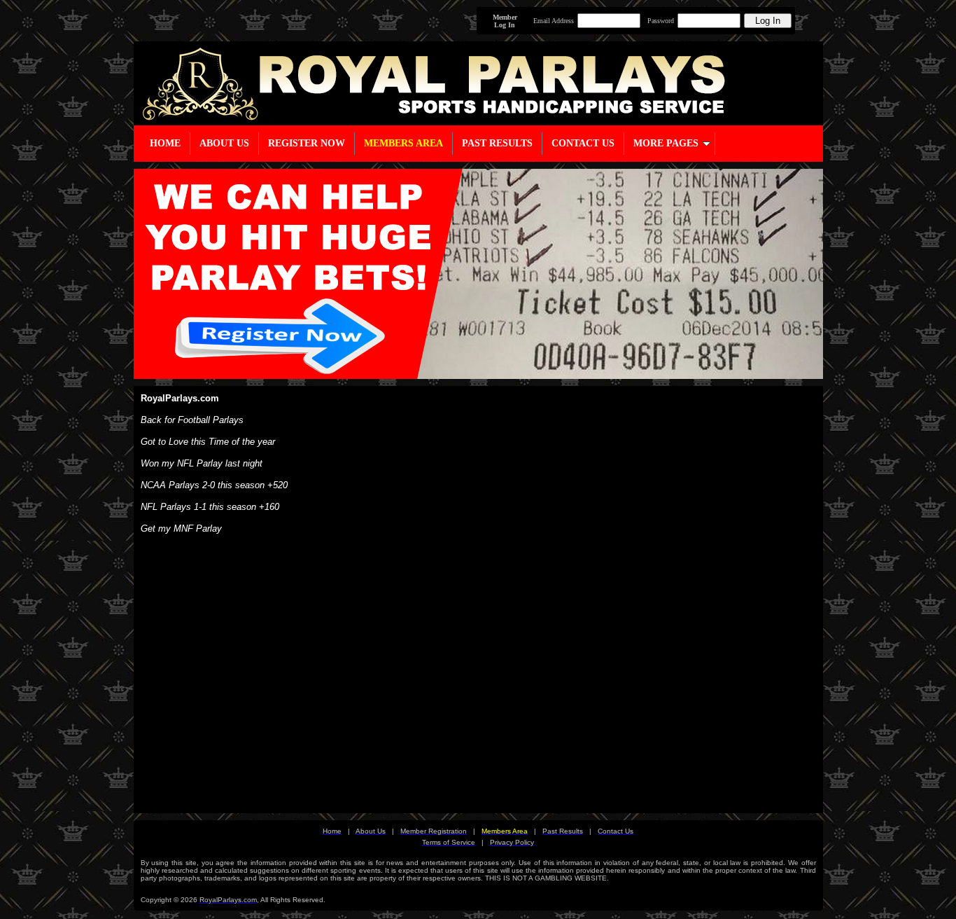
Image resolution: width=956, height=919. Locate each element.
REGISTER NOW (306, 143)
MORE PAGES (665, 143)
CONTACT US (582, 143)
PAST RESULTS (497, 143)
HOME (165, 143)
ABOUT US (224, 143)
